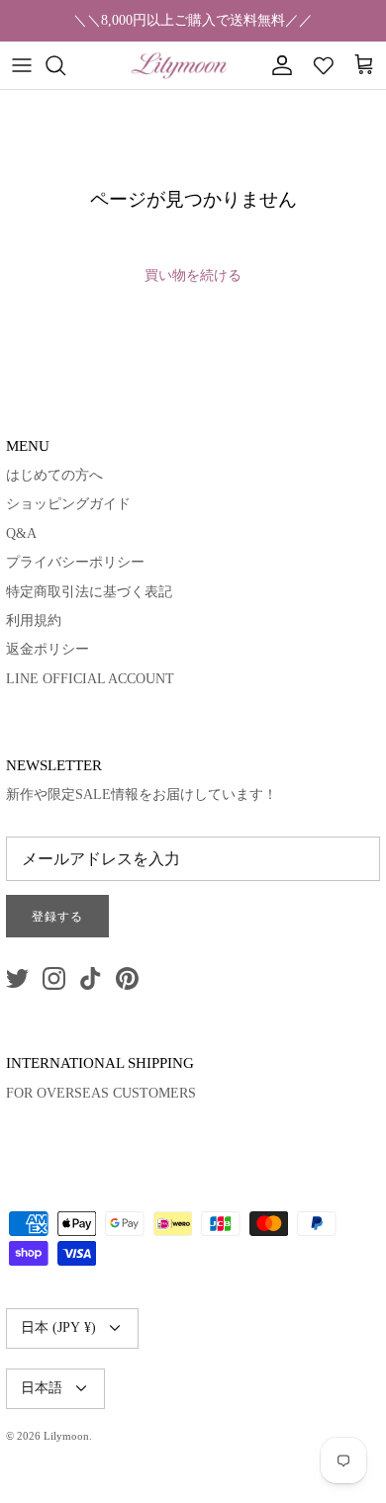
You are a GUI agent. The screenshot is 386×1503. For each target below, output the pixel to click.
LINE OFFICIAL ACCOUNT (90, 678)
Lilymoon (66, 1436)
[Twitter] (17, 978)
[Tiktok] (90, 978)
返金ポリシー (47, 649)
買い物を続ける (193, 275)
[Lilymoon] (179, 65)
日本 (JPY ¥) (58, 1327)
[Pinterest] (127, 978)
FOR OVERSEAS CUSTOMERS (101, 1093)
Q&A (21, 533)
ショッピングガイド (68, 503)
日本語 (41, 1387)
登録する (57, 917)
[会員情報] (277, 65)
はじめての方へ (54, 475)
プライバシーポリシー (75, 562)
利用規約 (33, 620)
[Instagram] (54, 978)
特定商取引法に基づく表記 (89, 591)
